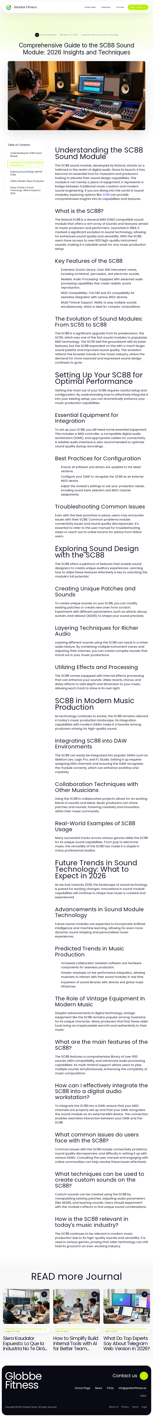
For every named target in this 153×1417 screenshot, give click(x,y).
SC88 (106, 194)
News (98, 1388)
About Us (113, 1406)
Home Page (82, 1388)
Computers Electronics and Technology (99, 35)
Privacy (125, 1406)
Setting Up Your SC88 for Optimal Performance (26, 164)
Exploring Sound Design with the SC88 (26, 173)
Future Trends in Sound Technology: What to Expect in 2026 (25, 190)
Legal (144, 1406)
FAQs (110, 1388)
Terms (135, 1406)
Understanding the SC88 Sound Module (26, 154)
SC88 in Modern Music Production (27, 181)
